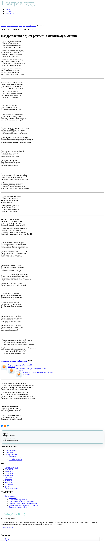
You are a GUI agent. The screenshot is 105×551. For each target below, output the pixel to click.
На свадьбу (13, 456)
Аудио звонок (10, 13)
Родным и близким (11, 488)
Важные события (11, 454)
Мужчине (32, 26)
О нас (7, 539)
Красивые (8, 479)
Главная (7, 9)
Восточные (9, 484)
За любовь (8, 481)
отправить (11, 367)
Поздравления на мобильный (14, 361)
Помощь (8, 11)
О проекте (4, 527)
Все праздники (10, 496)
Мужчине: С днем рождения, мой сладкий (38, 372)
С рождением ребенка (16, 458)
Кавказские (9, 482)
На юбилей (9, 469)
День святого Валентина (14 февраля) (22, 501)
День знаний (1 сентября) (18, 507)
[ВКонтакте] (2, 426)
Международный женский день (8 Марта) (23, 505)
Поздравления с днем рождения (18, 26)
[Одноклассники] (5, 426)
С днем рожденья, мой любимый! (20, 365)
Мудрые (8, 486)
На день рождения (11, 468)
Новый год (13, 498)
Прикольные (9, 473)
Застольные (9, 475)
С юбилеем (9, 452)
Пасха (11, 509)
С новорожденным (15, 460)
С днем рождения (11, 450)
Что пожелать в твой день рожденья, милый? (31, 368)
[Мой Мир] (8, 426)
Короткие (8, 477)
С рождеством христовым (18, 500)
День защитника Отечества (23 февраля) (23, 503)
